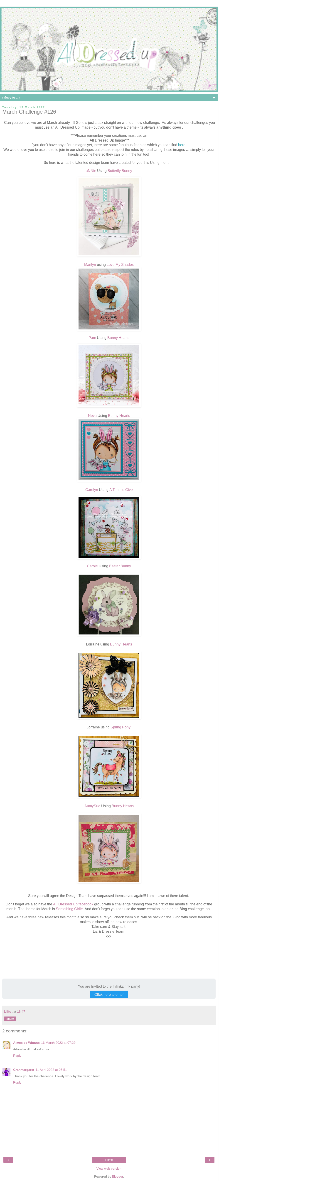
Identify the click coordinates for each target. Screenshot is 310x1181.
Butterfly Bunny (120, 171)
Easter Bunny (120, 566)
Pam (92, 338)
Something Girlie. (70, 909)
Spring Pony (121, 727)
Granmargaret (23, 1069)
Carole (92, 566)
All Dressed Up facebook (73, 904)
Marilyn (90, 265)
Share (10, 1018)
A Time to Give (121, 490)
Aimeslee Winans (26, 1042)
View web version (108, 1168)
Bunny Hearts (118, 338)
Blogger (117, 1176)
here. (182, 145)
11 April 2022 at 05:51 (51, 1069)
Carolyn (91, 490)
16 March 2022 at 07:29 (58, 1042)
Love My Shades (120, 265)
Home (109, 1159)
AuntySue (92, 806)
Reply (17, 1055)
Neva (92, 416)
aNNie (91, 171)
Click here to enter (109, 994)
